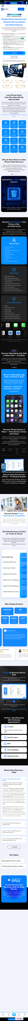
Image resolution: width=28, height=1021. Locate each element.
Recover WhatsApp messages (11, 380)
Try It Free (14, 53)
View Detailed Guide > (14, 391)
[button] (12, 174)
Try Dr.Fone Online (14, 1019)
